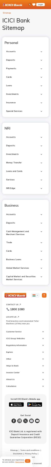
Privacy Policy (31, 454)
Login (40, 4)
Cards (9, 251)
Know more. (20, 462)
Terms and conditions (30, 450)
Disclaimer (18, 454)
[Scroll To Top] (44, 295)
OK (27, 461)
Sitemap (14, 450)
